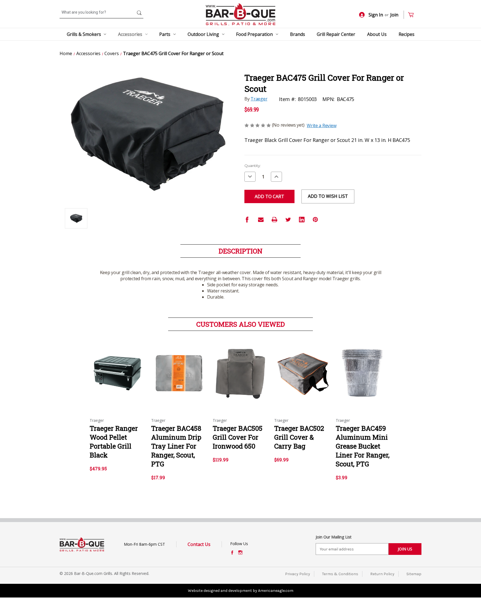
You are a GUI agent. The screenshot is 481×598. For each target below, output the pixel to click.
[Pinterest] (315, 219)
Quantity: (252, 165)
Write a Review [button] (321, 125)
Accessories (130, 34)
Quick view (113, 368)
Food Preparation (254, 34)
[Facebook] (247, 219)
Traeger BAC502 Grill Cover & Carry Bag (299, 437)
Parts (164, 34)
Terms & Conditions (340, 574)
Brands (297, 34)
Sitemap (413, 574)
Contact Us (199, 544)
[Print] (274, 219)
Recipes (406, 34)
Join (394, 15)
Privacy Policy (297, 574)
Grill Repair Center (336, 34)
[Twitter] (288, 219)
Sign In (376, 15)
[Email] (261, 219)
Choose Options (117, 378)
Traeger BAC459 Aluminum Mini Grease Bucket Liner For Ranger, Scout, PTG (362, 446)
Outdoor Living (203, 34)
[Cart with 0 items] (413, 15)
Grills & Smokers (84, 34)
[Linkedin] (302, 219)
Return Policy (382, 574)
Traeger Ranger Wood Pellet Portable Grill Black (114, 441)
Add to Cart (179, 378)
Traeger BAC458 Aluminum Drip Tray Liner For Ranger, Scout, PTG (176, 446)
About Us (377, 34)
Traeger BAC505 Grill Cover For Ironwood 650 (237, 437)
